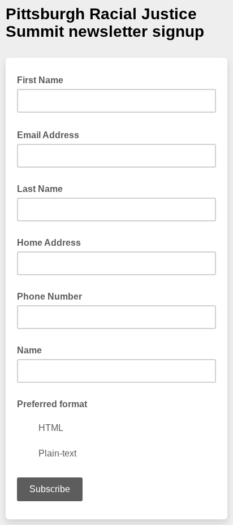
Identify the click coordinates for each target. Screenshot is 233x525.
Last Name (40, 189)
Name (29, 350)
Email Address (51, 134)
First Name (40, 80)
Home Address (49, 242)
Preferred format (52, 404)
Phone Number (49, 296)
